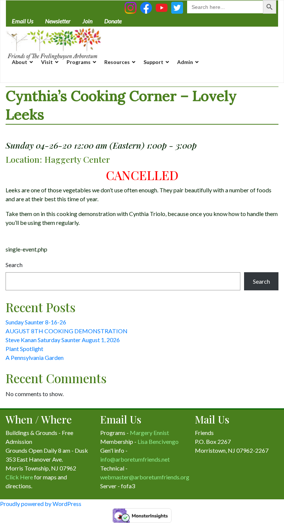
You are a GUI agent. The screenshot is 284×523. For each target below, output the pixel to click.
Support (153, 62)
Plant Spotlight (24, 348)
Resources (117, 62)
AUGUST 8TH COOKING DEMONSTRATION (67, 330)
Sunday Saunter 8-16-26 (36, 321)
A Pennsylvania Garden (35, 357)
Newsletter (58, 20)
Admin (185, 62)
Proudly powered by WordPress (40, 503)
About (19, 62)
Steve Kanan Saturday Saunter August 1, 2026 (63, 339)
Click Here (19, 476)
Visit (47, 62)
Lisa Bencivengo (158, 441)
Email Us (22, 20)
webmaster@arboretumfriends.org (144, 476)
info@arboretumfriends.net (135, 459)
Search (14, 264)
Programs (79, 62)
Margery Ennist (149, 432)
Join (87, 20)
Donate (113, 20)
